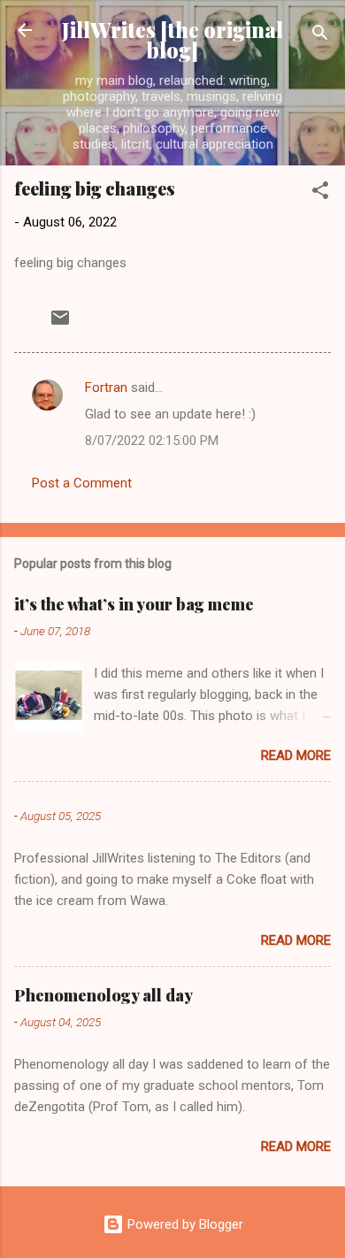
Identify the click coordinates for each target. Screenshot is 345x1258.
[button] (320, 193)
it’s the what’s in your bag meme (134, 604)
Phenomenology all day (103, 995)
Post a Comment (82, 483)
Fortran (106, 387)
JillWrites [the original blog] (172, 40)
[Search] (320, 36)
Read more (296, 755)
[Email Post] (60, 324)
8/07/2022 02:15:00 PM (151, 441)
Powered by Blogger (183, 1224)
